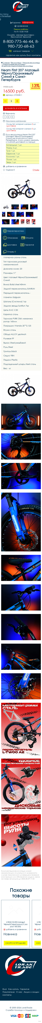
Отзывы (36, 170)
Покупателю (9, 992)
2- (8, 117)
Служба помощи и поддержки (21, 1010)
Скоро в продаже (15, 943)
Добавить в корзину (16, 108)
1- (4, 117)
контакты (36, 55)
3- (13, 117)
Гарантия (10, 55)
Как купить (21, 55)
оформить (28, 22)
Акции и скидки (31, 992)
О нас (19, 992)
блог (29, 55)
